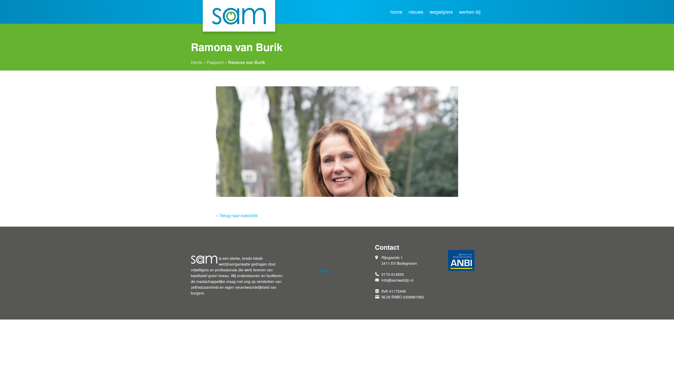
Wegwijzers (441, 11)
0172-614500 (392, 274)
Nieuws (416, 11)
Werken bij (469, 11)
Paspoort (215, 62)
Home (396, 11)
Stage (324, 270)
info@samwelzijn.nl (397, 280)
